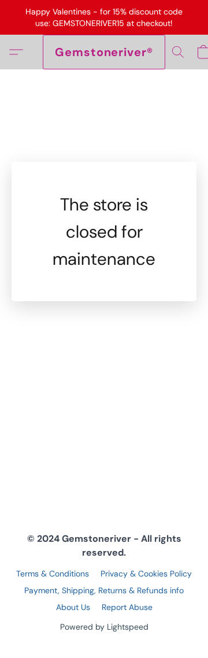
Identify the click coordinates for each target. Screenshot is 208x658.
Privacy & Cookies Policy (146, 573)
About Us (73, 607)
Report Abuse (127, 607)
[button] (104, 52)
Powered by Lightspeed (104, 627)
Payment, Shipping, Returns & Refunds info (104, 590)
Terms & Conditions (52, 573)
